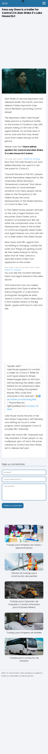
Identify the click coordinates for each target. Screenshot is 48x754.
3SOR (5, 3)
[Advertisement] (24, 42)
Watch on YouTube (32, 159)
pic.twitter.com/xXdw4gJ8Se (21, 399)
